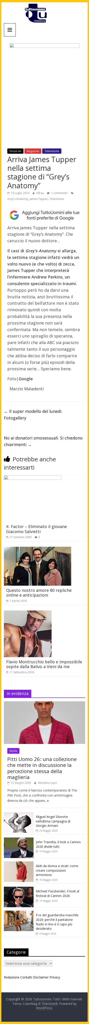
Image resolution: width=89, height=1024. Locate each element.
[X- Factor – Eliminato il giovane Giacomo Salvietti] (32, 477)
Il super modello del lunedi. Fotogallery (33, 415)
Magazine (33, 151)
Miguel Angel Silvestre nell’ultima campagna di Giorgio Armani (53, 821)
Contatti (26, 977)
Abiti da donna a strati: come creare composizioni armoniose (57, 870)
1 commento (59, 193)
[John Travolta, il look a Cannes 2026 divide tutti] (19, 840)
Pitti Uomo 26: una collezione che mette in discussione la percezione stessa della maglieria (42, 768)
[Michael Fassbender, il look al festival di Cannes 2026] (19, 889)
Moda (13, 751)
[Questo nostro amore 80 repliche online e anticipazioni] (37, 549)
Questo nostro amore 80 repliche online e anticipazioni (39, 592)
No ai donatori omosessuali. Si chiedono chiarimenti (43, 441)
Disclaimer (41, 977)
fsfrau (41, 193)
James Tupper (39, 199)
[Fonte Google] (44, 215)
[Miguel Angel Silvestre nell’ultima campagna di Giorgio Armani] (19, 814)
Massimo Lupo (47, 783)
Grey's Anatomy (17, 199)
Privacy (55, 977)
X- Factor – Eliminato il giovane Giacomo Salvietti (36, 529)
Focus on (15, 151)
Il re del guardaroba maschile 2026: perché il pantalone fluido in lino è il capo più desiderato (57, 922)
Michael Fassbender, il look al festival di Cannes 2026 (57, 893)
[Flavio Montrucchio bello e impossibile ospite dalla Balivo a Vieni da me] (28, 613)
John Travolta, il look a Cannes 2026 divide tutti (58, 844)
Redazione (11, 977)
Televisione (51, 151)
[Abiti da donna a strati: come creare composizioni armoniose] (19, 864)
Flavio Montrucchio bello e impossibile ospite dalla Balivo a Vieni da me (44, 664)
